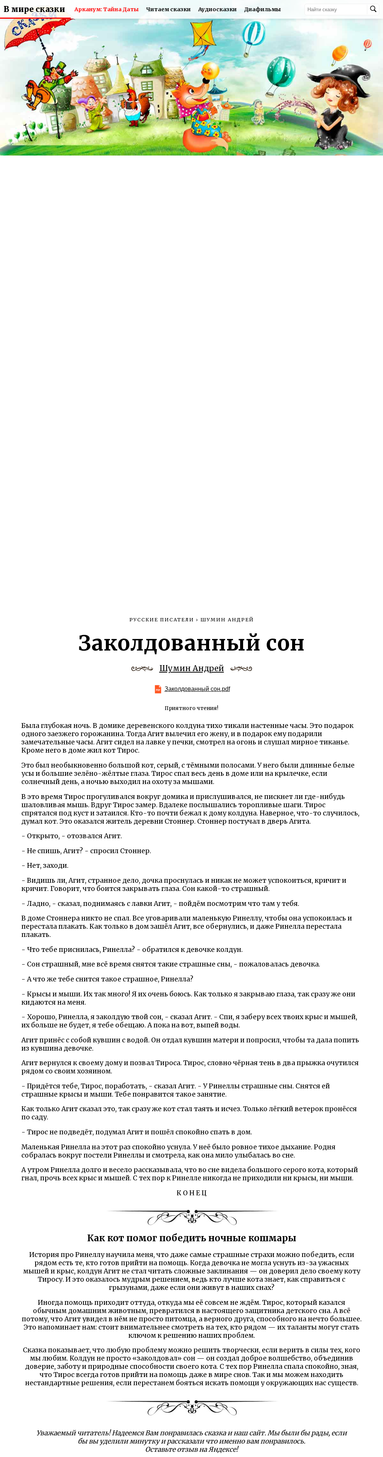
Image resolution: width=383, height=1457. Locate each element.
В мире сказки (34, 9)
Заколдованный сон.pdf (197, 689)
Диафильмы (262, 9)
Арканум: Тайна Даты (106, 9)
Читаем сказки (168, 9)
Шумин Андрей (191, 668)
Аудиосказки (217, 9)
